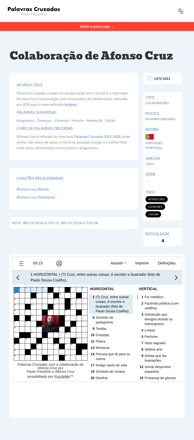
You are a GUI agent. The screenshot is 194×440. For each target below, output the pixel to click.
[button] (181, 11)
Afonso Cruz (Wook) (33, 189)
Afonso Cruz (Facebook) (36, 197)
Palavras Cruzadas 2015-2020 (97, 136)
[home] (33, 11)
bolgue (70, 104)
